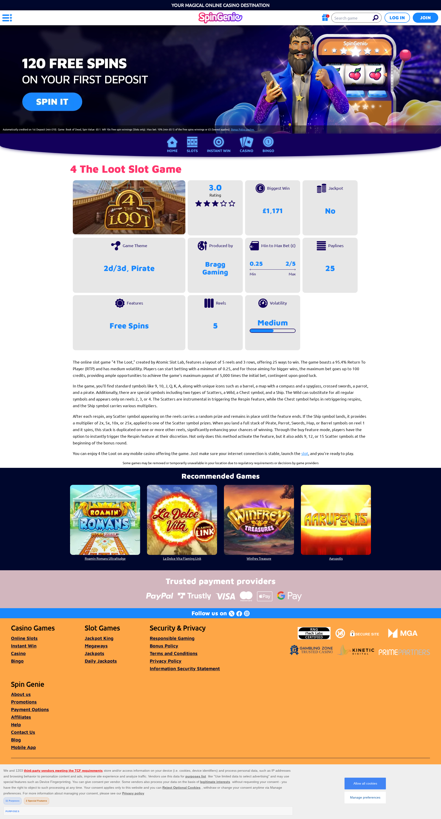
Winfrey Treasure (259, 558)
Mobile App (23, 747)
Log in (397, 17)
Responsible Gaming (172, 638)
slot (304, 453)
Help (16, 724)
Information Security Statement (185, 668)
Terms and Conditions (174, 653)
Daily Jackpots (101, 661)
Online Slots (24, 638)
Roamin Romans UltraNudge (105, 558)
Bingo (268, 151)
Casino (246, 151)
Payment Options (30, 709)
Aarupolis (336, 558)
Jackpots (94, 653)
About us (21, 694)
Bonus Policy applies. (243, 129)
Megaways (96, 645)
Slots (192, 151)
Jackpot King (99, 638)
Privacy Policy (165, 661)
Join (425, 17)
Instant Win (219, 151)
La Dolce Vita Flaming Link (182, 558)
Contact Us (23, 732)
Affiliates (21, 717)
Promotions (24, 701)
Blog (16, 739)
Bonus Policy (164, 645)
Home (172, 151)
